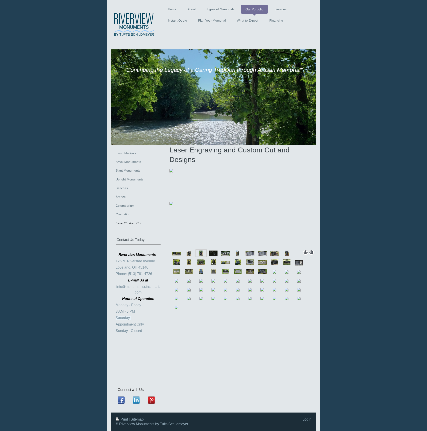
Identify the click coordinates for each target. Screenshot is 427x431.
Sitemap (137, 419)
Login (306, 419)
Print (124, 419)
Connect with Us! (131, 390)
